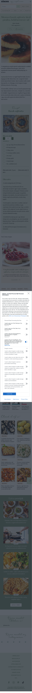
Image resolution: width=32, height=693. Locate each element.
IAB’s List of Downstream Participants (18, 315)
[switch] (26, 323)
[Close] (29, 293)
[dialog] (16, 346)
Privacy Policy (24, 399)
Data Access (16, 399)
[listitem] (16, 320)
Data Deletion (7, 399)
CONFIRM (9, 394)
